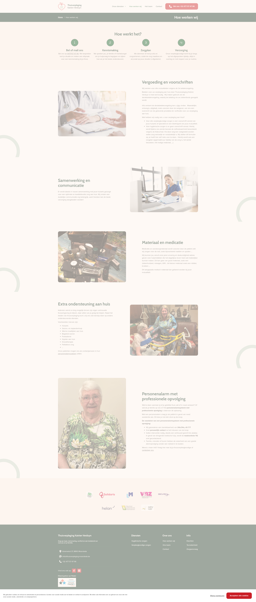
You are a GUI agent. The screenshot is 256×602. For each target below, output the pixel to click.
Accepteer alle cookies (239, 595)
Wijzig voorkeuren (217, 595)
